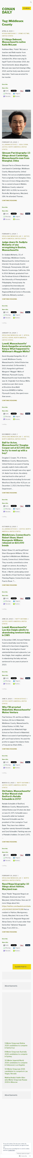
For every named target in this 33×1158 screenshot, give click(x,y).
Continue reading (9, 201)
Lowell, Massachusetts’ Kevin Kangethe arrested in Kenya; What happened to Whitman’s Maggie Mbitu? (16, 347)
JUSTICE (5, 147)
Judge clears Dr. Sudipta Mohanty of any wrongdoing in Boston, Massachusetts (14, 246)
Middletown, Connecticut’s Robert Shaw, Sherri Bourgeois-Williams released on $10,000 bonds (16, 540)
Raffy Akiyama (21, 619)
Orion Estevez (20, 698)
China (25, 144)
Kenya (10, 337)
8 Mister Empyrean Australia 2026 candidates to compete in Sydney (16, 1054)
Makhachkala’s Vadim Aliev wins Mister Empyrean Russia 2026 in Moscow (16, 1080)
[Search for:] (31, 2)
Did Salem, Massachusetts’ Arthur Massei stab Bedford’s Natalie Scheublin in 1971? (16, 795)
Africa (26, 335)
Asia (21, 144)
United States (7, 36)
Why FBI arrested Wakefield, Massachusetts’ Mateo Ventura (16, 710)
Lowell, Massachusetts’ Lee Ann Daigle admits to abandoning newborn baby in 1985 (16, 631)
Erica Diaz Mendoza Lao (11, 236)
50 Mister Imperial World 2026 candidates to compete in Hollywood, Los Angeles (16, 1062)
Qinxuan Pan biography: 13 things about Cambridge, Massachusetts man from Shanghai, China (16, 157)
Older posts (20, 967)
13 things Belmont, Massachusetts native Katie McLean (14, 42)
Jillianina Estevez (9, 144)
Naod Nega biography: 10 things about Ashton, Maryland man (15, 887)
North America (14, 147)
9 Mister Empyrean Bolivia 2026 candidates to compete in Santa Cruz (16, 1045)
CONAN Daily (8, 10)
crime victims (23, 33)
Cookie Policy (11, 1150)
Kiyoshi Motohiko (9, 33)
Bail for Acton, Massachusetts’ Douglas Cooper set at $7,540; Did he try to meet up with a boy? (16, 447)
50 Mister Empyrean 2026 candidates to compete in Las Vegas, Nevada (16, 1071)
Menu (27, 8)
